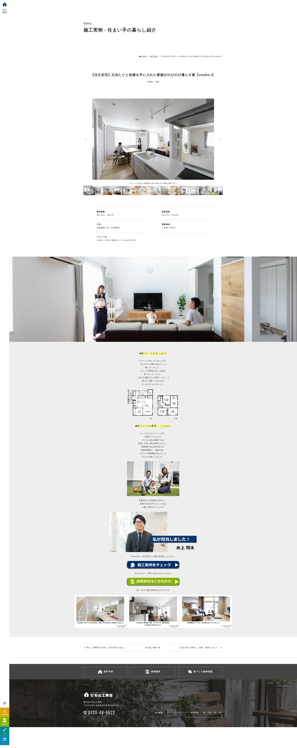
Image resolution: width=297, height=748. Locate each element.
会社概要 (159, 713)
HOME (144, 56)
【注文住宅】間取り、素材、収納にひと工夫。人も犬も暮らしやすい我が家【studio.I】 (201, 648)
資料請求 (156, 671)
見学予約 (108, 671)
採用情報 (195, 713)
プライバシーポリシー (177, 713)
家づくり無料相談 (203, 671)
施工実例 (153, 56)
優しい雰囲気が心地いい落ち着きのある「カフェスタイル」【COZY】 (109, 648)
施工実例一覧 (154, 648)
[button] (85, 139)
